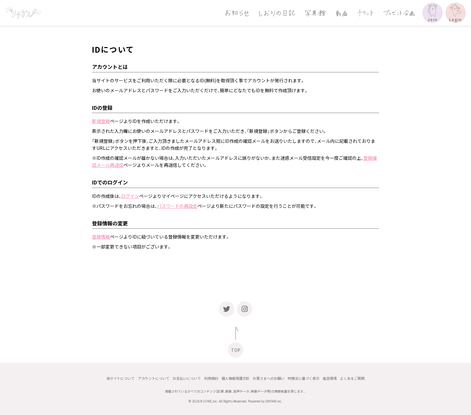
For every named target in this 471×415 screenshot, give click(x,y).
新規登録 (101, 121)
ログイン (130, 196)
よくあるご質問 (352, 378)
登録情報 (101, 236)
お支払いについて (187, 378)
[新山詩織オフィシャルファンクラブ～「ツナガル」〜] (23, 12)
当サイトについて (120, 378)
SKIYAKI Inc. (274, 401)
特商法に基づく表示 (303, 378)
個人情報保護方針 (235, 378)
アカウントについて (153, 378)
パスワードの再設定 (177, 206)
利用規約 (211, 378)
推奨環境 (330, 378)
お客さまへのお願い (269, 378)
